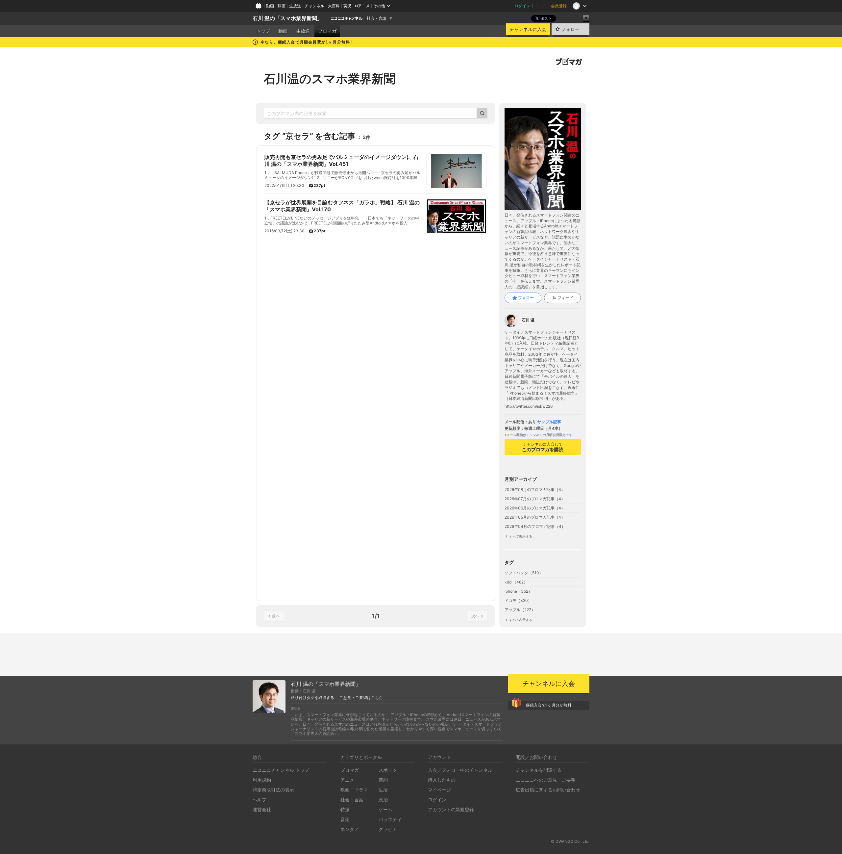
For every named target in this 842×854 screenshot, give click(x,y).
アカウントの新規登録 (451, 809)
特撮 (345, 809)
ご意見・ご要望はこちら (361, 698)
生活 (383, 789)
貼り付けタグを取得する (312, 698)
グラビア (388, 829)
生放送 (295, 5)
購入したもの (442, 780)
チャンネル (314, 5)
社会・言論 (376, 18)
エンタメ (349, 829)
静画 (281, 5)
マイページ (439, 789)
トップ (263, 31)
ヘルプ (259, 799)
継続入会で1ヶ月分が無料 (548, 705)
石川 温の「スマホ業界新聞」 (287, 18)
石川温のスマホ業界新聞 (329, 78)
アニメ (347, 780)
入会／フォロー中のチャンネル (460, 770)
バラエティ (390, 819)
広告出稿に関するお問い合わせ (548, 789)
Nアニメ (362, 5)
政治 (383, 799)
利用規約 (262, 780)
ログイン (522, 5)
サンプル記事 (549, 422)
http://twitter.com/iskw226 (529, 406)
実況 (347, 5)
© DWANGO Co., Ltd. (570, 841)
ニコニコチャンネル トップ (281, 770)
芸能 (383, 780)
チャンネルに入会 (527, 29)
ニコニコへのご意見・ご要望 (546, 780)
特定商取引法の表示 (273, 789)
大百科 (334, 5)
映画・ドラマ (354, 789)
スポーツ (388, 770)
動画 (270, 5)
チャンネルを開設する (539, 770)
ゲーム (385, 809)
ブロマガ (327, 31)
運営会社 (262, 809)
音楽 (345, 819)
